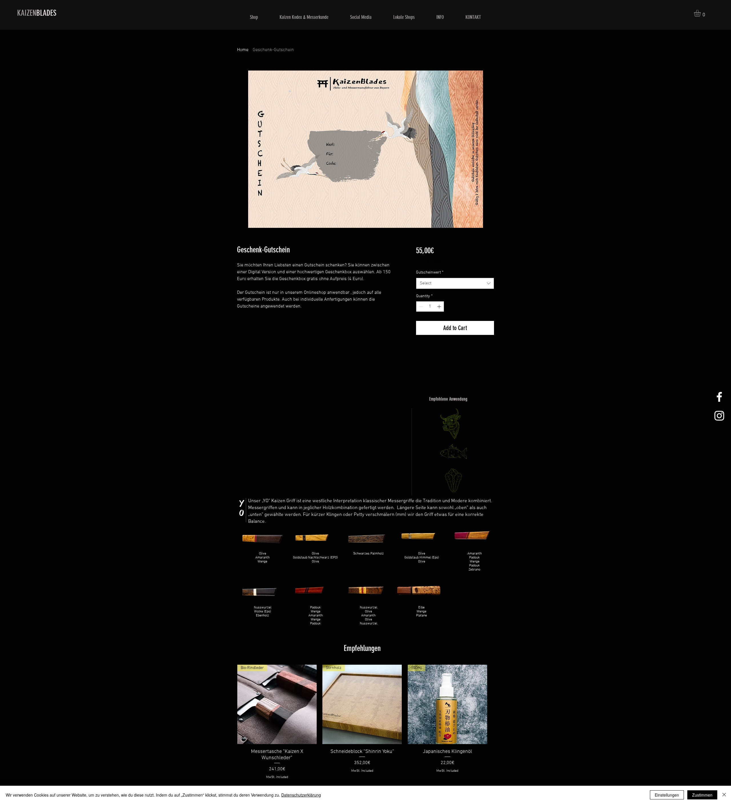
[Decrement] (420, 306)
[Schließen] (724, 794)
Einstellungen (667, 795)
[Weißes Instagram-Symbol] (719, 415)
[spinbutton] (430, 306)
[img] (262, 549)
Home (242, 50)
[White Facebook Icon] (719, 396)
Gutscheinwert (429, 272)
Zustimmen (702, 795)
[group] (362, 722)
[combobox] (455, 283)
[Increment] (439, 306)
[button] (701, 13)
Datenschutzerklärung (301, 795)
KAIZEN (36, 13)
